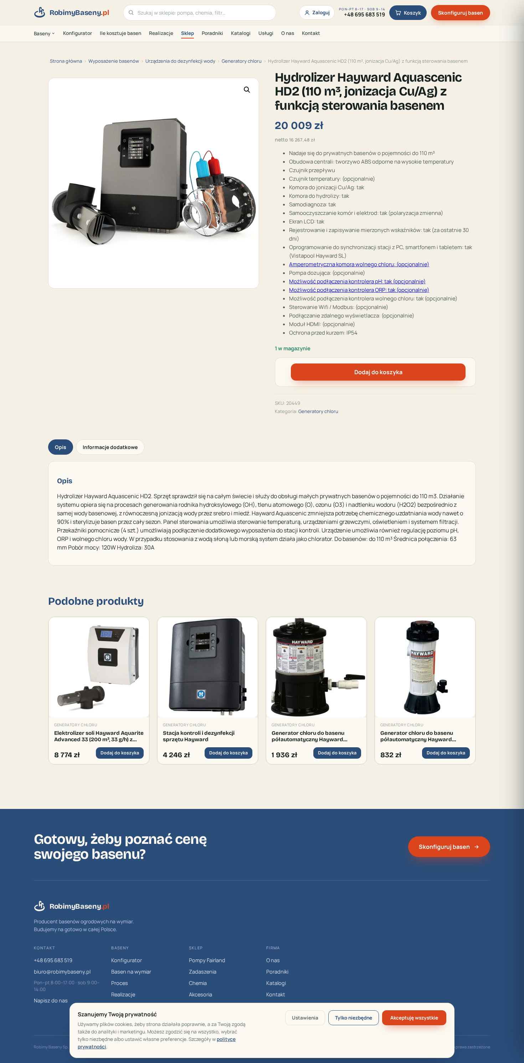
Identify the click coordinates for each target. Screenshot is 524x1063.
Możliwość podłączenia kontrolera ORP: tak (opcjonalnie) (359, 290)
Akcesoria (200, 994)
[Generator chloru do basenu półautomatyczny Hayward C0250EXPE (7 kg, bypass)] (316, 667)
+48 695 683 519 (53, 960)
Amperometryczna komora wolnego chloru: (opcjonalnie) (359, 264)
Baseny (42, 33)
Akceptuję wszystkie (414, 1018)
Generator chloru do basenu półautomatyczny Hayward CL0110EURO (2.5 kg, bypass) (417, 736)
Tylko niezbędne (353, 1018)
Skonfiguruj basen (460, 12)
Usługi (265, 33)
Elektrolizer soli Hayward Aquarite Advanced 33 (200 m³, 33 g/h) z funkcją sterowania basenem (99, 736)
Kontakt (311, 33)
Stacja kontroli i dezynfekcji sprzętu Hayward (199, 736)
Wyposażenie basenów (113, 61)
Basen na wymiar (131, 971)
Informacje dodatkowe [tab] (110, 447)
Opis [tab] (60, 447)
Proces (119, 983)
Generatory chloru (242, 61)
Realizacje (161, 33)
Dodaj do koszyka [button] (120, 753)
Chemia (198, 983)
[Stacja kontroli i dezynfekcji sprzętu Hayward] (208, 667)
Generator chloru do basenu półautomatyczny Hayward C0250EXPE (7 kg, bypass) (308, 736)
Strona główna (66, 61)
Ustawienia (305, 1018)
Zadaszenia (202, 971)
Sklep (187, 33)
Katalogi (241, 33)
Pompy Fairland (207, 960)
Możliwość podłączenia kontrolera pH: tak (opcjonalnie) (357, 281)
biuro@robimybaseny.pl (62, 971)
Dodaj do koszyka (378, 372)
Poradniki (212, 33)
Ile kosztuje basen (120, 33)
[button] (247, 89)
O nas (287, 33)
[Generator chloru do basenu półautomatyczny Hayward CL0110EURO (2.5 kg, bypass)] (425, 667)
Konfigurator (77, 33)
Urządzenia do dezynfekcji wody (180, 61)
